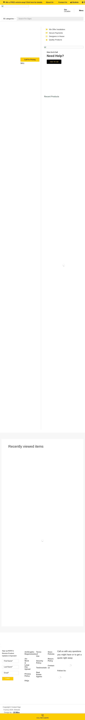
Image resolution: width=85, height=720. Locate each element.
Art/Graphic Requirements (27, 653)
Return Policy (50, 660)
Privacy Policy (27, 675)
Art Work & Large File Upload (27, 664)
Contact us (51, 667)
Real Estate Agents (39, 674)
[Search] (81, 19)
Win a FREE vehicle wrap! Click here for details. (24, 2)
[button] (79, 11)
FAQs (27, 681)
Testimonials (39, 668)
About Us (49, 2)
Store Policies (51, 653)
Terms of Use (38, 654)
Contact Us (62, 2)
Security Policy (39, 662)
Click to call (54, 62)
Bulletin (76, 2)
